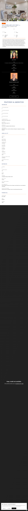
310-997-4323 (14, 65)
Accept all (14, 508)
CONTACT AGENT (14, 96)
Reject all (4, 508)
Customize (9, 508)
